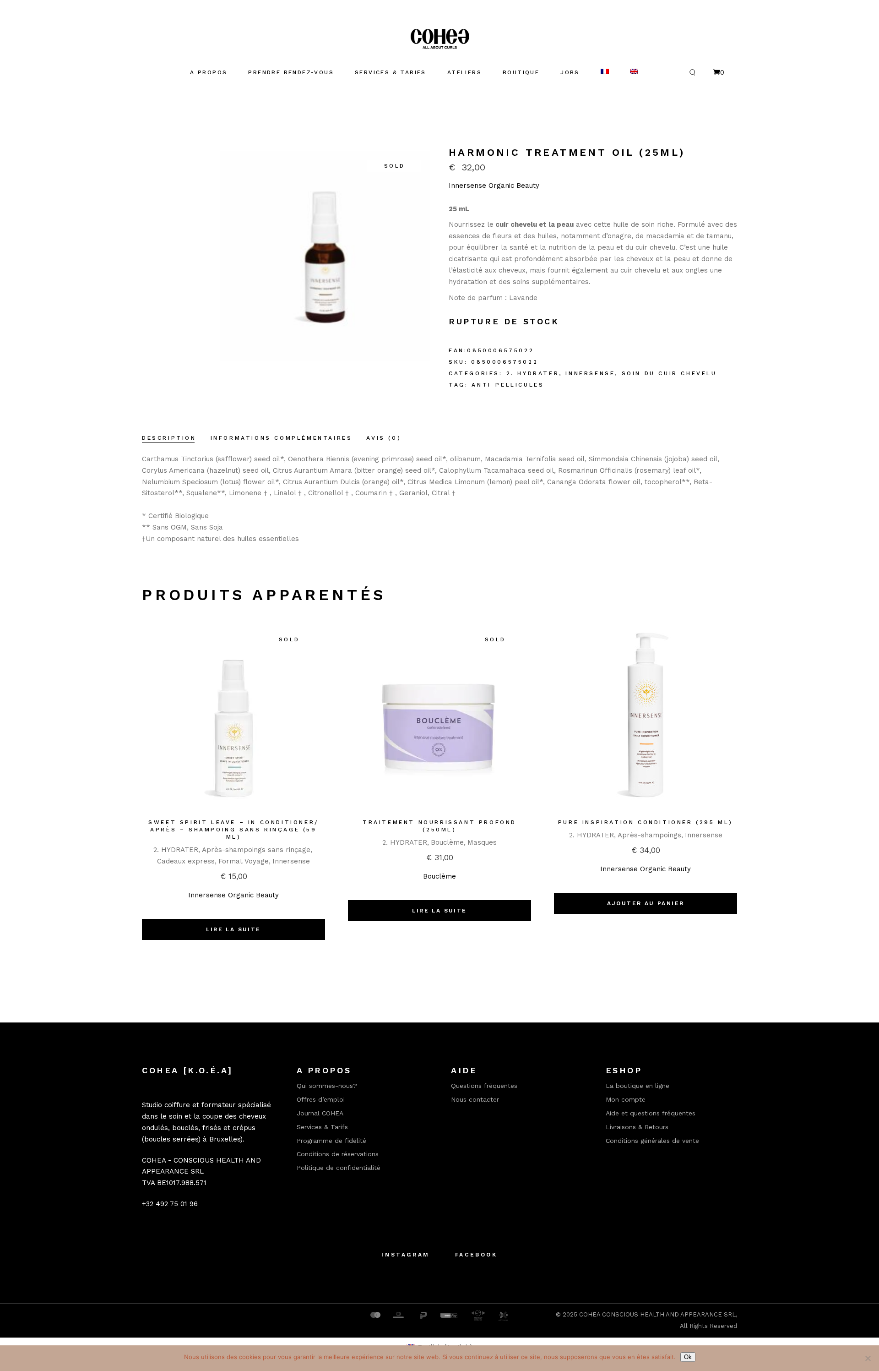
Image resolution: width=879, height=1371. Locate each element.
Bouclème (447, 842)
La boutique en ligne (637, 1085)
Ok (688, 1357)
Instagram (405, 1254)
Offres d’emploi (321, 1099)
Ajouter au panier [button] (645, 903)
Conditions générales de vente (652, 1140)
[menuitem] (605, 72)
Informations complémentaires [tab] (282, 438)
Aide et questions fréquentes (650, 1113)
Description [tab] (169, 438)
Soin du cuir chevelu (669, 373)
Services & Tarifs (322, 1127)
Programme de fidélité (331, 1140)
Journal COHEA (320, 1113)
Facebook (476, 1254)
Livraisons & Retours (637, 1127)
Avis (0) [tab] (383, 438)
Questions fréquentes (484, 1085)
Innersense (590, 373)
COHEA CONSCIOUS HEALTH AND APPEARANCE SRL (657, 1314)
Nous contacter (475, 1099)
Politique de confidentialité (338, 1167)
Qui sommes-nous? (327, 1085)
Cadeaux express (186, 861)
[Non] (867, 1358)
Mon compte (626, 1099)
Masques (482, 842)
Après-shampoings (649, 835)
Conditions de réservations (338, 1154)
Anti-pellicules (508, 385)
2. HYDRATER (532, 373)
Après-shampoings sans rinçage (256, 850)
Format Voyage (243, 861)
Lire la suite (233, 929)
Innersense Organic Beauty (494, 185)
